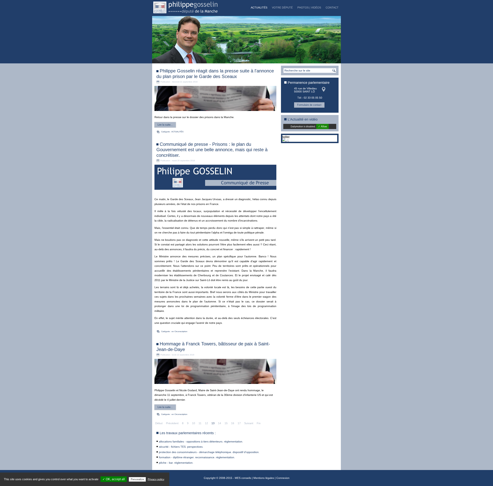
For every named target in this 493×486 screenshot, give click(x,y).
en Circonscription (179, 331)
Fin (259, 423)
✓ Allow (322, 126)
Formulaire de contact (309, 104)
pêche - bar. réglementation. (176, 462)
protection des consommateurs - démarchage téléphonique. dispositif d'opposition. (209, 452)
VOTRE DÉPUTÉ (282, 7)
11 (200, 423)
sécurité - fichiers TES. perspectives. (181, 446)
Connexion (282, 477)
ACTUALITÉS (259, 7)
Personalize (137, 479)
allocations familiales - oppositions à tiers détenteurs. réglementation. (201, 441)
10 (193, 423)
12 (206, 423)
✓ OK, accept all (113, 479)
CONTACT (332, 7)
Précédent (172, 423)
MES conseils (243, 477)
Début (159, 423)
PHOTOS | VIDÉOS (309, 7)
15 (226, 423)
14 (219, 423)
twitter (286, 136)
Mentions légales (263, 477)
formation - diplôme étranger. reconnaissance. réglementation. (197, 457)
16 (232, 423)
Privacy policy (156, 479)
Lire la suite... (165, 124)
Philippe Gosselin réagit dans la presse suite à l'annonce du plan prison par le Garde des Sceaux (215, 73)
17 (239, 423)
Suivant (248, 423)
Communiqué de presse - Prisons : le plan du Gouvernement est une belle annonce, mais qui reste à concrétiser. (211, 150)
